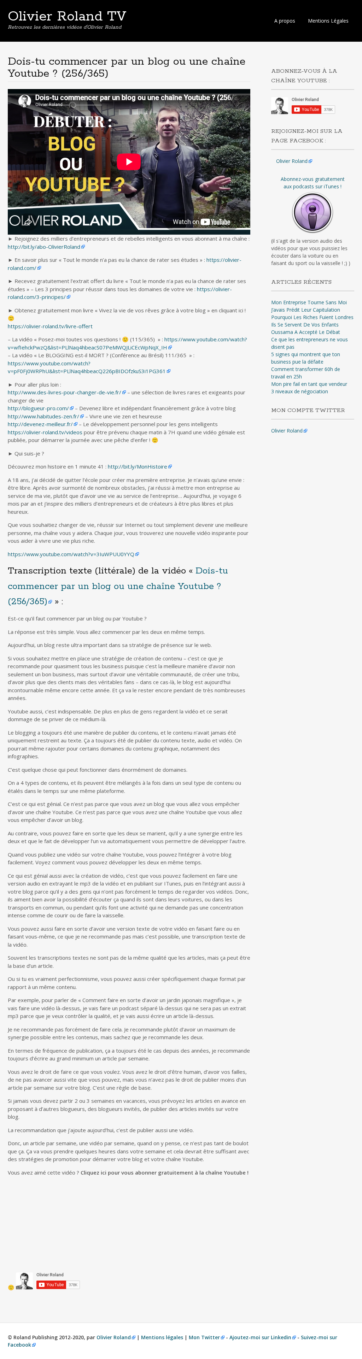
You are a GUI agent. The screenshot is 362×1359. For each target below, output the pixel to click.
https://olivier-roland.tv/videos (45, 432)
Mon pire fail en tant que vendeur (309, 384)
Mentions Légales (328, 20)
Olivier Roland (292, 161)
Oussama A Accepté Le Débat (305, 332)
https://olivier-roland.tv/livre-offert (50, 326)
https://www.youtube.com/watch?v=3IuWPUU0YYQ (71, 554)
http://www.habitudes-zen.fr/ (43, 416)
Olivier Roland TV (67, 16)
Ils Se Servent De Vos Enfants (305, 324)
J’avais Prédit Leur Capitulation (305, 309)
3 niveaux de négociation (299, 391)
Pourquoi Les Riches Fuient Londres (312, 317)
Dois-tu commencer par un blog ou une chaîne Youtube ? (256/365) (118, 586)
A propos (284, 20)
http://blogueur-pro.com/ (38, 408)
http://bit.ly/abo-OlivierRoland (44, 246)
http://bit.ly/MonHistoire (137, 466)
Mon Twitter (204, 1337)
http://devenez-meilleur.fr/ (40, 424)
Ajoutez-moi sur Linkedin (260, 1337)
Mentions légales (162, 1337)
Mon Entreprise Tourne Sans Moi (309, 302)
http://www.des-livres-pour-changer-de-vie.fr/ (64, 392)
